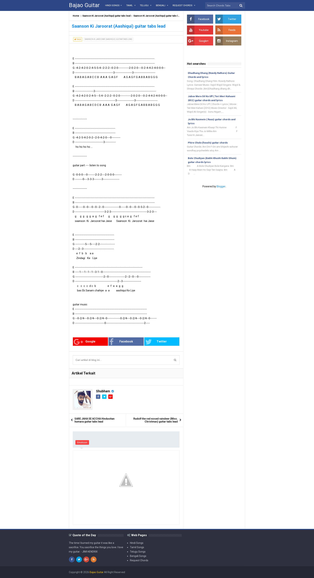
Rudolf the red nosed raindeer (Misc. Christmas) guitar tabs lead (155, 420)
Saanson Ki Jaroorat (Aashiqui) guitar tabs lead (106, 16)
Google (90, 341)
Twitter (162, 341)
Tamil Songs (137, 547)
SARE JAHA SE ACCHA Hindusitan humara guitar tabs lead (94, 420)
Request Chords (139, 560)
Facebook (126, 341)
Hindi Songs (136, 542)
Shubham (103, 391)
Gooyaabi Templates (233, 572)
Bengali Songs (138, 556)
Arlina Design (195, 572)
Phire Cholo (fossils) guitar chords (208, 142)
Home (76, 16)
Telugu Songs (138, 551)
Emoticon (82, 442)
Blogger (221, 186)
